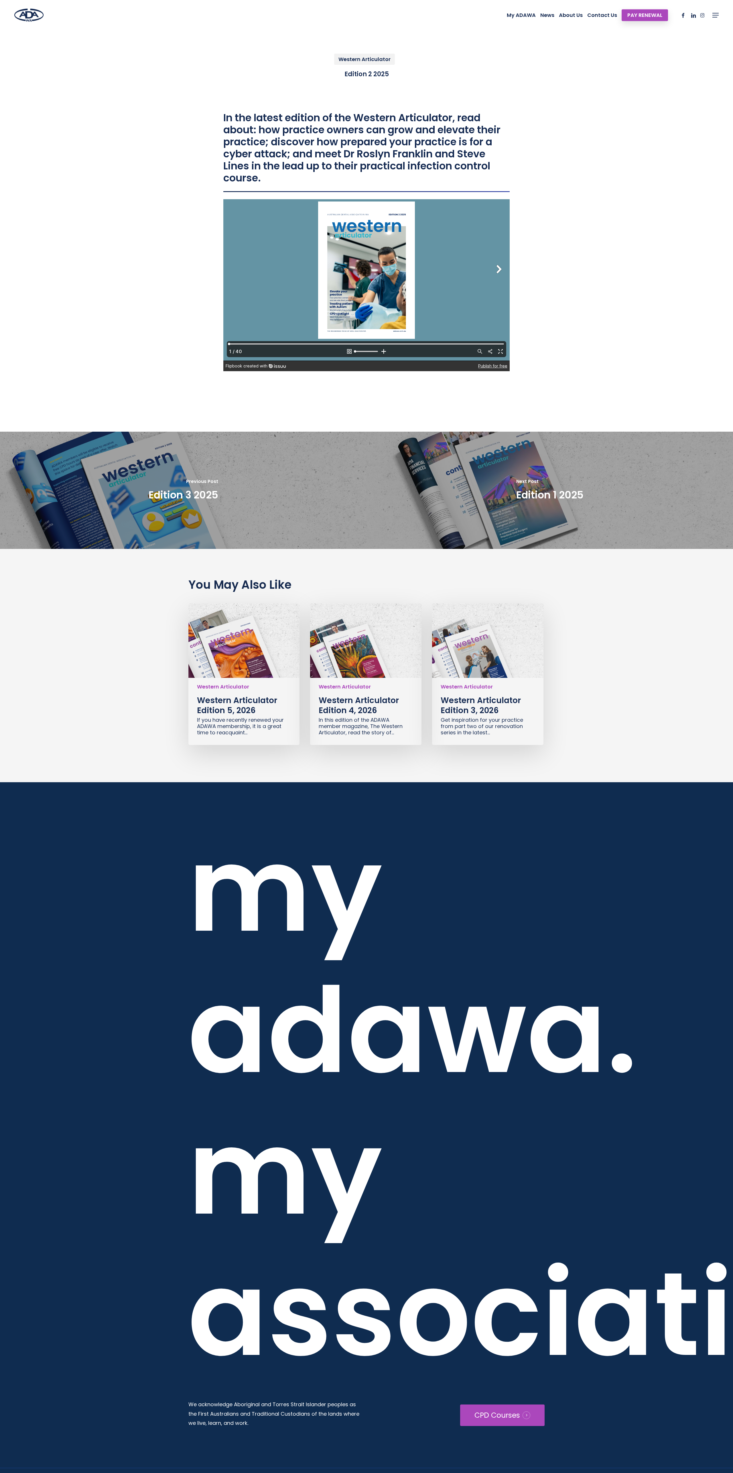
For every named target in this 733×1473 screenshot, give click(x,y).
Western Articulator (364, 59)
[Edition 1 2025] (549, 490)
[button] (715, 15)
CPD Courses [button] (497, 1415)
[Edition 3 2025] (183, 490)
